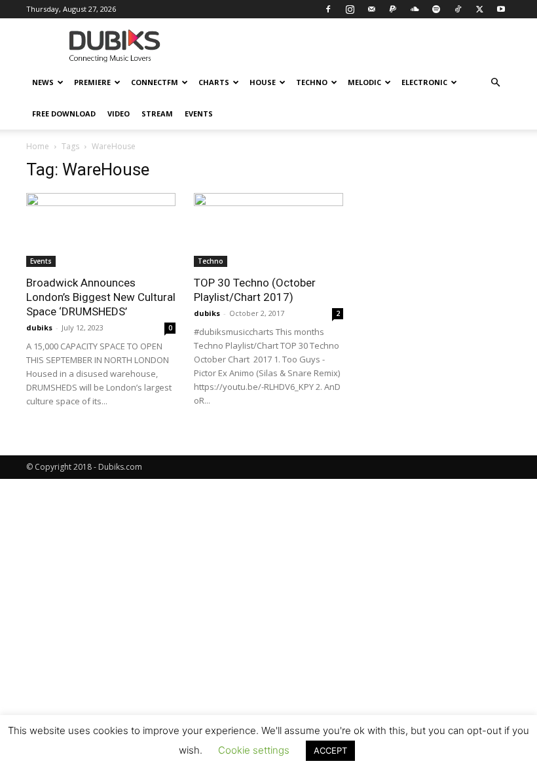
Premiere (92, 82)
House (263, 82)
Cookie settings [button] (253, 750)
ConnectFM (154, 82)
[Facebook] (328, 9)
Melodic (364, 82)
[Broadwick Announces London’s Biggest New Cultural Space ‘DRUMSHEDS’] (101, 230)
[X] (479, 9)
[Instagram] (350, 9)
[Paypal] (393, 9)
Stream (157, 113)
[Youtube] (501, 9)
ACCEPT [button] (330, 750)
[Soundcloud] (414, 9)
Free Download (64, 113)
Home (37, 146)
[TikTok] (458, 9)
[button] (495, 83)
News (43, 82)
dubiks (39, 327)
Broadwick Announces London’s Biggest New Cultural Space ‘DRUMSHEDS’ (101, 297)
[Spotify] (436, 9)
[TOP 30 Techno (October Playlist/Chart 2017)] (268, 230)
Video (118, 113)
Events (199, 113)
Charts (213, 82)
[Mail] (371, 9)
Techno (311, 82)
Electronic (424, 82)
